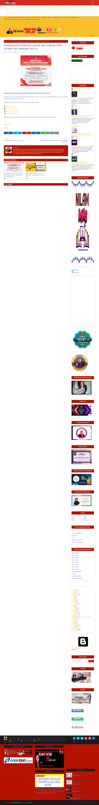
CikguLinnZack (75, 126)
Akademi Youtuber (76, 90)
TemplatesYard (16, 802)
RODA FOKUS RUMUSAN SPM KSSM (82, 773)
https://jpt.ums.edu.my (12, 111)
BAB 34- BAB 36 (75, 569)
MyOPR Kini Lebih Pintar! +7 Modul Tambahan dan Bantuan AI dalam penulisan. (83, 116)
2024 (74, 601)
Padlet (73, 520)
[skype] (82, 738)
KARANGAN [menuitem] (30, 8)
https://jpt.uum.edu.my (12, 108)
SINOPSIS (74, 573)
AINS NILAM (37, 17)
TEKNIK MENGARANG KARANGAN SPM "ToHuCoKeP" (82, 781)
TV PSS (64, 17)
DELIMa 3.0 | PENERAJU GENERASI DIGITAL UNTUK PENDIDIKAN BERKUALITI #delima (82, 134)
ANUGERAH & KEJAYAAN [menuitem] (66, 8)
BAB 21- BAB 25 (75, 562)
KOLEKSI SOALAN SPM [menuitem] (52, 8)
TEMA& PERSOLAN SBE (77, 540)
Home (6, 41)
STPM (9, 41)
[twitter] (93, 35)
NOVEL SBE (74, 535)
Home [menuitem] (6, 8)
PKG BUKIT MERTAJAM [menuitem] (10, 13)
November (75, 595)
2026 (74, 589)
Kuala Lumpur (75, 270)
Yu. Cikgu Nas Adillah (10, 52)
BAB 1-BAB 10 (75, 553)
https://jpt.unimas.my (11, 109)
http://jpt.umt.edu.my (11, 113)
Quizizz (73, 518)
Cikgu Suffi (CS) (75, 108)
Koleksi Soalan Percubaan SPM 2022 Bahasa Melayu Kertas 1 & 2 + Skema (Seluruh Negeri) (49, 790)
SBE (73, 537)
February (75, 591)
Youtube (5, 17)
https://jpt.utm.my (10, 106)
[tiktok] (74, 741)
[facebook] (90, 35)
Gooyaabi (29, 802)
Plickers (85, 518)
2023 (74, 610)
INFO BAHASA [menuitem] (40, 8)
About (79, 802)
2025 (74, 592)
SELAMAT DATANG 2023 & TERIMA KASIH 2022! (83, 788)
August (75, 619)
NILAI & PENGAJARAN (76, 533)
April (74, 598)
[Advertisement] (83, 301)
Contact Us (85, 802)
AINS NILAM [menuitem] (79, 8)
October (75, 602)
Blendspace (85, 520)
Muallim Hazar (75, 155)
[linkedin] (93, 738)
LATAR (73, 530)
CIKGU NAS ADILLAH (76, 139)
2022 (74, 627)
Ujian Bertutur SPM (30, 17)
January (75, 609)
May (74, 597)
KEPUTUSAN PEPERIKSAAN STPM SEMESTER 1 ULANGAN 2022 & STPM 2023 (35, 175)
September (76, 604)
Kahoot (85, 516)
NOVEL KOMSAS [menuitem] (20, 8)
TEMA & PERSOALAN (76, 576)
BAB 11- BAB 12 (75, 555)
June (74, 606)
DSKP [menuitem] (11, 8)
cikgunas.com (7, 124)
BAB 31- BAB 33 (75, 566)
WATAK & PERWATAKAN (77, 578)
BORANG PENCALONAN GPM (73, 17)
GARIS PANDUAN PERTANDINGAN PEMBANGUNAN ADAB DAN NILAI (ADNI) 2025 (82, 163)
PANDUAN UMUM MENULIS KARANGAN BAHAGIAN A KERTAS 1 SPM (83, 795)
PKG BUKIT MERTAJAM (57, 17)
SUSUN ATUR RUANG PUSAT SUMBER (80, 146)
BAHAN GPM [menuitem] (88, 8)
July (74, 596)
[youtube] (89, 738)
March (74, 600)
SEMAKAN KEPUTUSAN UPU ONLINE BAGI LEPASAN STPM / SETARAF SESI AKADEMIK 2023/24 (13, 175)
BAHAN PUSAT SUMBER (46, 17)
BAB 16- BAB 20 (75, 560)
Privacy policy (92, 802)
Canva (73, 516)
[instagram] (85, 738)
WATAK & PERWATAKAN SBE (78, 542)
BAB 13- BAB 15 (75, 557)
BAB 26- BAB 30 (75, 564)
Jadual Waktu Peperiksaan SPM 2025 (16, 17)
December (75, 593)
